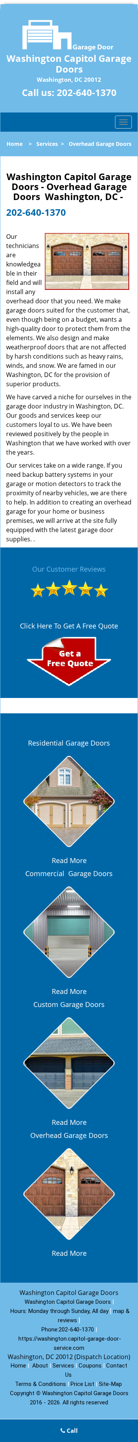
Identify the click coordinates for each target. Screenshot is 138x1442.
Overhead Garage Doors (69, 1135)
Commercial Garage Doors (69, 873)
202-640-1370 (87, 92)
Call (71, 1430)
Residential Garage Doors (69, 742)
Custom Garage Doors (69, 1004)
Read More (69, 860)
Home (15, 143)
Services (47, 143)
